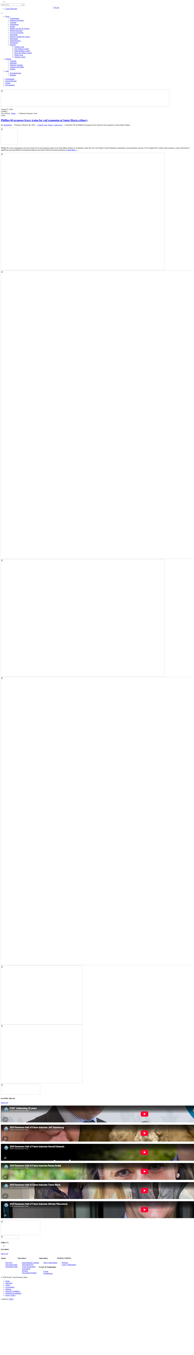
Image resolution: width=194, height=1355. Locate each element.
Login (7, 9)
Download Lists (15, 73)
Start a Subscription (50, 1263)
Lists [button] (7, 71)
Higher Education (16, 31)
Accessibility (9, 1287)
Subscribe (13, 9)
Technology (14, 43)
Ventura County (20, 57)
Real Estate (14, 39)
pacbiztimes (7, 125)
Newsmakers (10, 85)
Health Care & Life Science (20, 28)
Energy (12, 26)
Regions (13, 45)
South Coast (18, 55)
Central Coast (19, 47)
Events (7, 83)
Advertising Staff (11, 1267)
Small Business (15, 41)
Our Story (8, 1263)
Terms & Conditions (12, 1291)
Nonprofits (14, 35)
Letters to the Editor (17, 67)
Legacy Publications (69, 1265)
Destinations (14, 24)
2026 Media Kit (27, 1265)
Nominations (9, 79)
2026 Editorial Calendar (30, 1263)
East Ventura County (21, 49)
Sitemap (8, 1289)
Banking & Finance (17, 20)
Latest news (58, 125)
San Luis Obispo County (23, 53)
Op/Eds (12, 69)
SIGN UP (4, 1103)
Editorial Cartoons (16, 65)
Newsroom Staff (11, 1265)
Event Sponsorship (28, 1267)
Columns (13, 22)
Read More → (72, 150)
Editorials (13, 63)
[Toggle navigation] (2, 13)
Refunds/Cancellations (13, 1293)
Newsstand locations (29, 1273)
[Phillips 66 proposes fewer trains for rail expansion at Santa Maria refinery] (9, 144)
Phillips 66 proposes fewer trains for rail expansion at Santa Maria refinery (44, 120)
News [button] (7, 16)
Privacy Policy (10, 1295)
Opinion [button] (8, 59)
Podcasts (65, 1263)
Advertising (26, 1269)
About (7, 1285)
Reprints (13, 75)
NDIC (11, 1299)
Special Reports (11, 81)
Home (13, 113)
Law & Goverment (16, 33)
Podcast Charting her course (20, 37)
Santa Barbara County (22, 51)
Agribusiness (14, 18)
